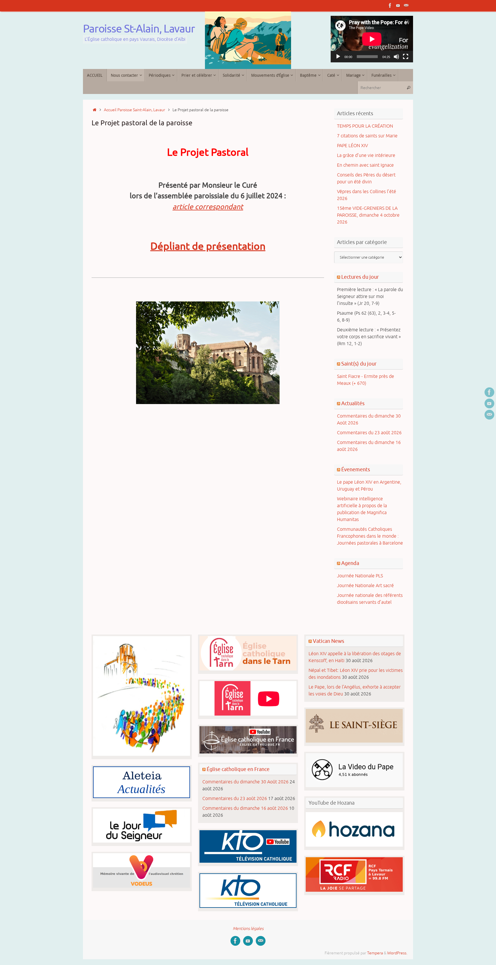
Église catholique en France (238, 769)
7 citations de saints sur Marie (367, 136)
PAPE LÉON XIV (352, 146)
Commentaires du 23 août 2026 (369, 433)
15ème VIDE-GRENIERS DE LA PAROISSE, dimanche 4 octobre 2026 (368, 215)
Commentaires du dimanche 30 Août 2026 (245, 782)
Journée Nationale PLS (360, 576)
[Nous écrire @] (406, 5)
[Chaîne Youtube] (398, 5)
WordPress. (397, 953)
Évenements (355, 469)
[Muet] (396, 56)
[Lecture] (338, 56)
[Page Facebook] (390, 5)
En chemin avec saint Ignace (365, 165)
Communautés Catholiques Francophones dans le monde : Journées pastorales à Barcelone (370, 536)
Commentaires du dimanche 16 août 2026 (245, 808)
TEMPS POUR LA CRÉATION (365, 126)
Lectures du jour (360, 277)
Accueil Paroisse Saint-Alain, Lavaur (134, 109)
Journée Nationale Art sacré (365, 586)
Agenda (350, 563)
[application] (372, 39)
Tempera (375, 953)
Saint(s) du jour (359, 364)
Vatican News (328, 641)
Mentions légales (248, 928)
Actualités (353, 403)
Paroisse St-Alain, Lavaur (139, 29)
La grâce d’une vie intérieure (366, 155)
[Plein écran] (405, 56)
